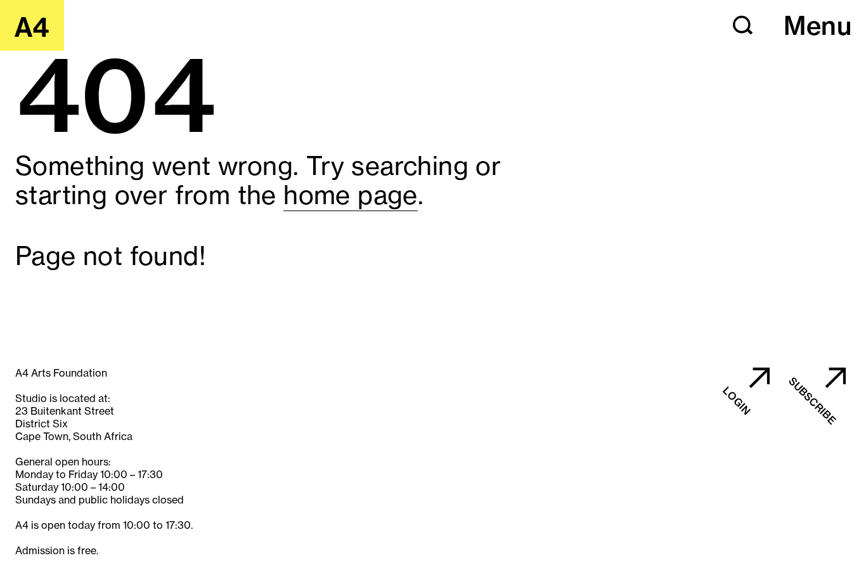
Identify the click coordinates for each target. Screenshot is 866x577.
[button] (743, 25)
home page (350, 195)
